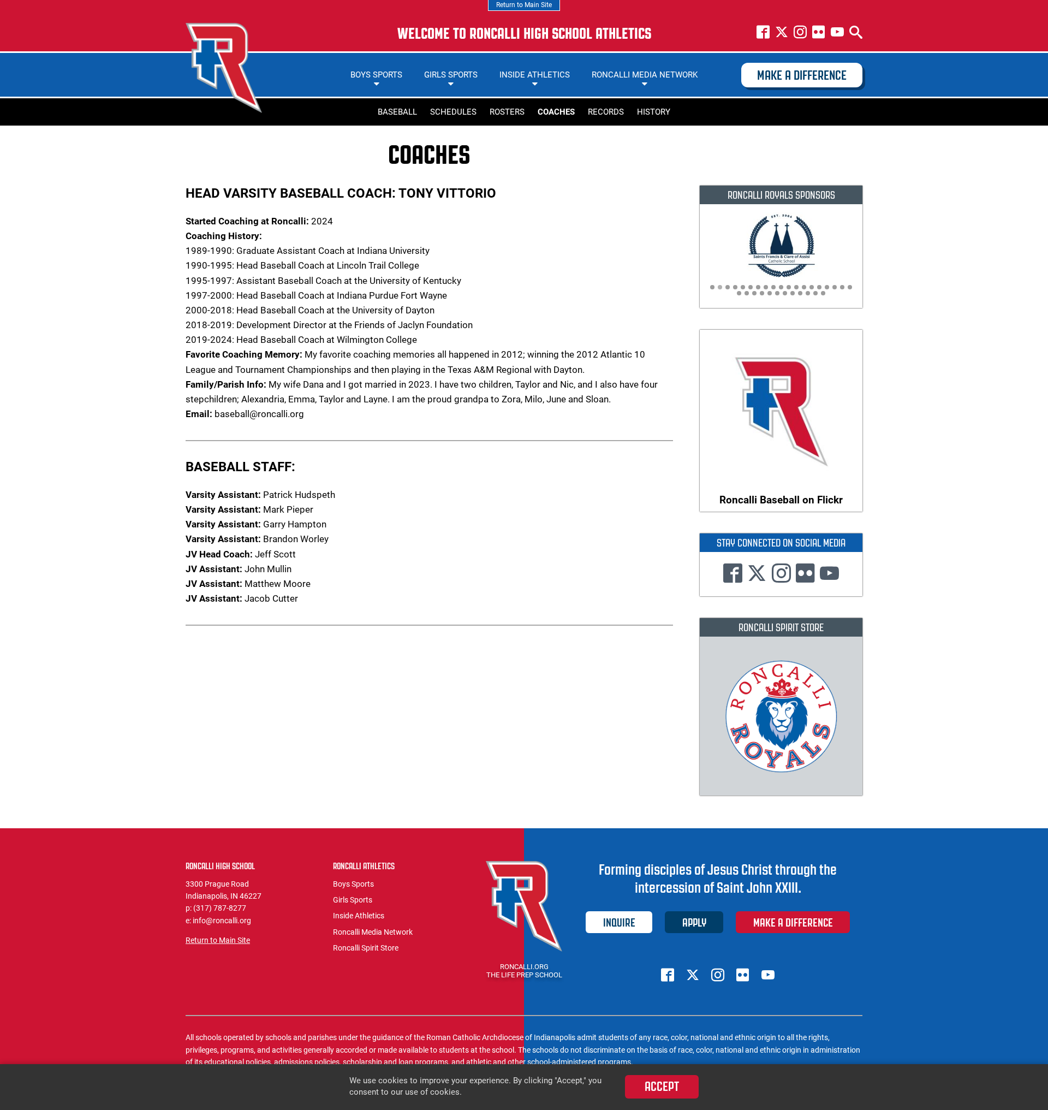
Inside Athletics (534, 75)
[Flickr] (818, 33)
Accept (662, 1086)
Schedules (453, 112)
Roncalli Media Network (645, 75)
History (653, 112)
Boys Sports (376, 75)
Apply (694, 922)
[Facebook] (763, 33)
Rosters (507, 112)
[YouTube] (837, 33)
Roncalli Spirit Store (365, 947)
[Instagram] (800, 33)
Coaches (556, 112)
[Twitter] (756, 575)
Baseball (397, 112)
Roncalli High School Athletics (224, 68)
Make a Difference (802, 75)
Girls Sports (451, 75)
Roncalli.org (524, 967)
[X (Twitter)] (781, 33)
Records (606, 112)
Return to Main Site (524, 5)
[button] (712, 287)
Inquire (619, 922)
